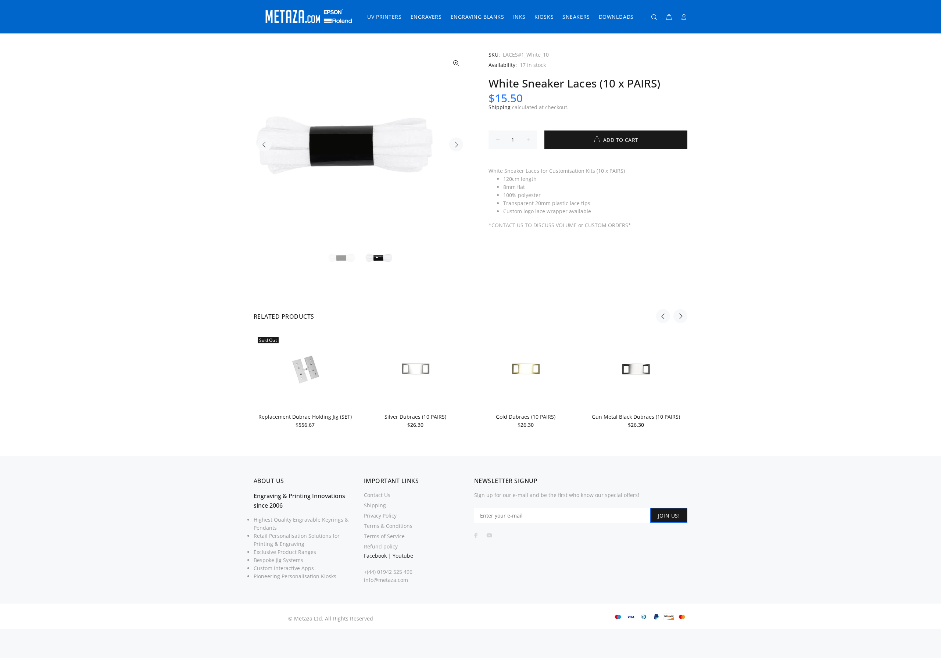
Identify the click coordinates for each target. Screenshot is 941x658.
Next (456, 144)
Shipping (500, 107)
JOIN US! (669, 515)
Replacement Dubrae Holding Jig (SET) (305, 416)
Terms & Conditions (388, 525)
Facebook (375, 555)
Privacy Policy (380, 515)
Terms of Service (384, 536)
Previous (264, 144)
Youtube (403, 555)
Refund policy (381, 546)
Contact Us (377, 494)
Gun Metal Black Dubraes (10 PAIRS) (636, 416)
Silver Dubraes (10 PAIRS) (415, 416)
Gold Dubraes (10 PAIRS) (525, 416)
